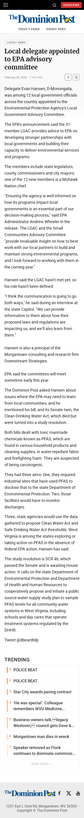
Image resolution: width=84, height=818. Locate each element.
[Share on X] (76, 77)
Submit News (56, 29)
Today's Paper (29, 29)
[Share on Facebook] (68, 77)
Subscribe (71, 5)
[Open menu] (5, 5)
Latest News (16, 42)
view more (40, 763)
